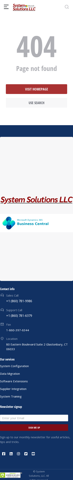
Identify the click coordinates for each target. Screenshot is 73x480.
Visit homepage (36, 89)
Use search (36, 102)
